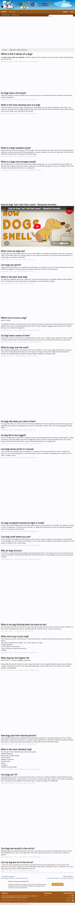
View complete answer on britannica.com (26, 99)
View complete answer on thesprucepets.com (27, 330)
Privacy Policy (6, 900)
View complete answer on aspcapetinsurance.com (28, 443)
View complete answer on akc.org (24, 271)
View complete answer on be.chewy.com (26, 457)
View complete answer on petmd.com (25, 783)
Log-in (70, 895)
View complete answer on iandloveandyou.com (28, 342)
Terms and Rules (16, 900)
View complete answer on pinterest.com (26, 156)
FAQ (45, 895)
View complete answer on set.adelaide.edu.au (27, 545)
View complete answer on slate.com (24, 283)
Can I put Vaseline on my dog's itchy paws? (60, 878)
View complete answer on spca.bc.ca (25, 259)
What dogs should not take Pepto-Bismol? (14, 878)
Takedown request (8, 61)
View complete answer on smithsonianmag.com (28, 857)
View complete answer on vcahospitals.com (27, 61)
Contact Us (69, 900)
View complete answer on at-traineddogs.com (27, 769)
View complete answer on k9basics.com (26, 744)
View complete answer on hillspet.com (25, 430)
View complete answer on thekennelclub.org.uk (28, 559)
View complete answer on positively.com (26, 113)
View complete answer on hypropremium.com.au (28, 170)
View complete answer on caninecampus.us (27, 356)
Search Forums (6, 15)
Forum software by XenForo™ (14, 904)
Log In (72, 11)
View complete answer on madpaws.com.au (27, 871)
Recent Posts (15, 15)
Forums (3, 11)
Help (23, 900)
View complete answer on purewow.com (26, 652)
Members (12, 11)
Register (65, 11)
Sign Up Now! (58, 884)
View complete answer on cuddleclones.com (27, 670)
